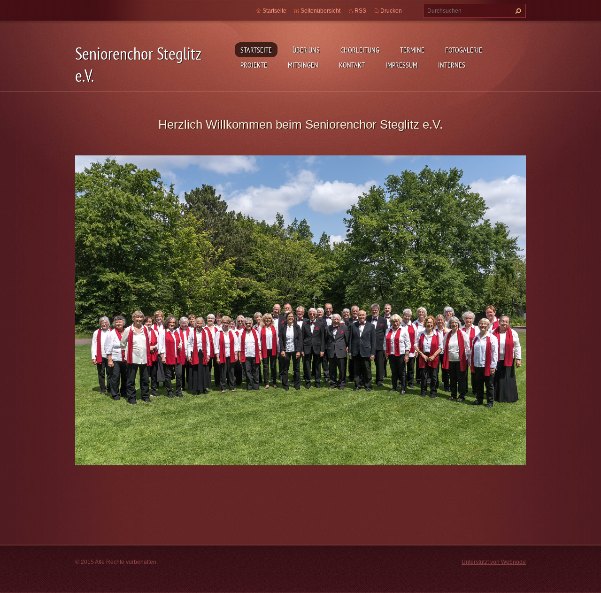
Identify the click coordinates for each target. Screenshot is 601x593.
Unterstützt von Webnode (494, 562)
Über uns (306, 49)
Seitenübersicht (320, 11)
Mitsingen (303, 64)
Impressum (401, 64)
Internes (451, 64)
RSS (360, 11)
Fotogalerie (463, 49)
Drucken (391, 11)
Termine (412, 49)
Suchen (517, 11)
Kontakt (352, 64)
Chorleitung (359, 49)
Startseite (256, 49)
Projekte (253, 64)
